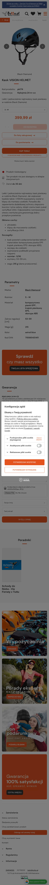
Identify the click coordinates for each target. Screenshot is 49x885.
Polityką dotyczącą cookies (27, 419)
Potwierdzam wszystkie (24, 462)
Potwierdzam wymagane (24, 470)
